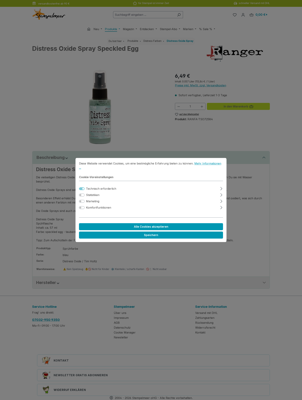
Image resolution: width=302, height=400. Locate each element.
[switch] (82, 195)
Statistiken (92, 195)
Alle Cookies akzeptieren (151, 227)
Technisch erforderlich (101, 189)
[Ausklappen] (221, 188)
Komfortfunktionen (98, 207)
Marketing (92, 201)
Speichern (151, 235)
